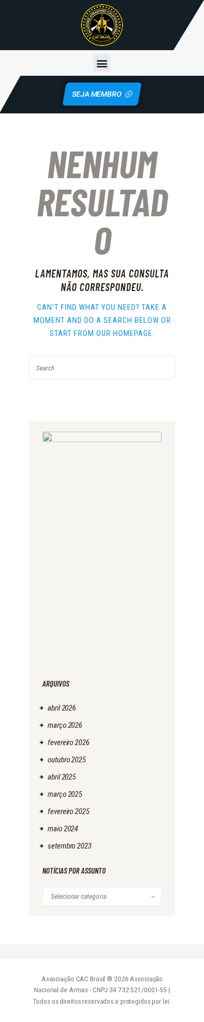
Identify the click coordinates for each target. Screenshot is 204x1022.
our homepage (124, 333)
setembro (69, 846)
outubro (67, 759)
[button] (102, 63)
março (65, 725)
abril (62, 708)
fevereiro (68, 742)
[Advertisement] (102, 615)
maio (63, 828)
